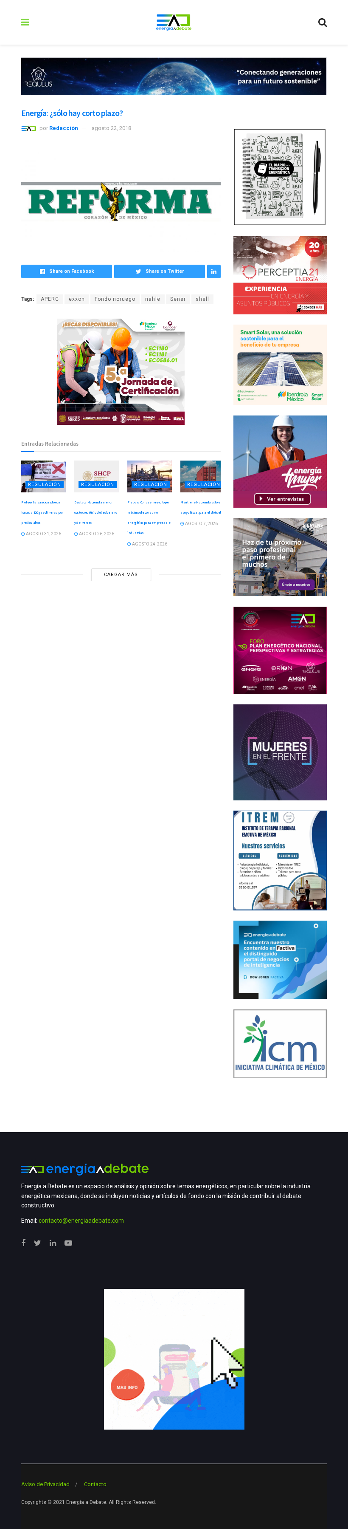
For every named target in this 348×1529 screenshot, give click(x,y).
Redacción (63, 128)
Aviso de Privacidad (45, 1484)
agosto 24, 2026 (149, 544)
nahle (152, 299)
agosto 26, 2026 (96, 533)
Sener (178, 299)
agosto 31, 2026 (43, 533)
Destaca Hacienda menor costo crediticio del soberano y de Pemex (95, 512)
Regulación (44, 484)
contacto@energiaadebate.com (81, 1220)
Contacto (95, 1484)
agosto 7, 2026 (201, 523)
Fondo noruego (115, 299)
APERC (50, 299)
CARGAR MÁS (121, 574)
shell (202, 299)
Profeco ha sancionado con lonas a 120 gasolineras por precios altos (42, 512)
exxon (77, 299)
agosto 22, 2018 (111, 128)
